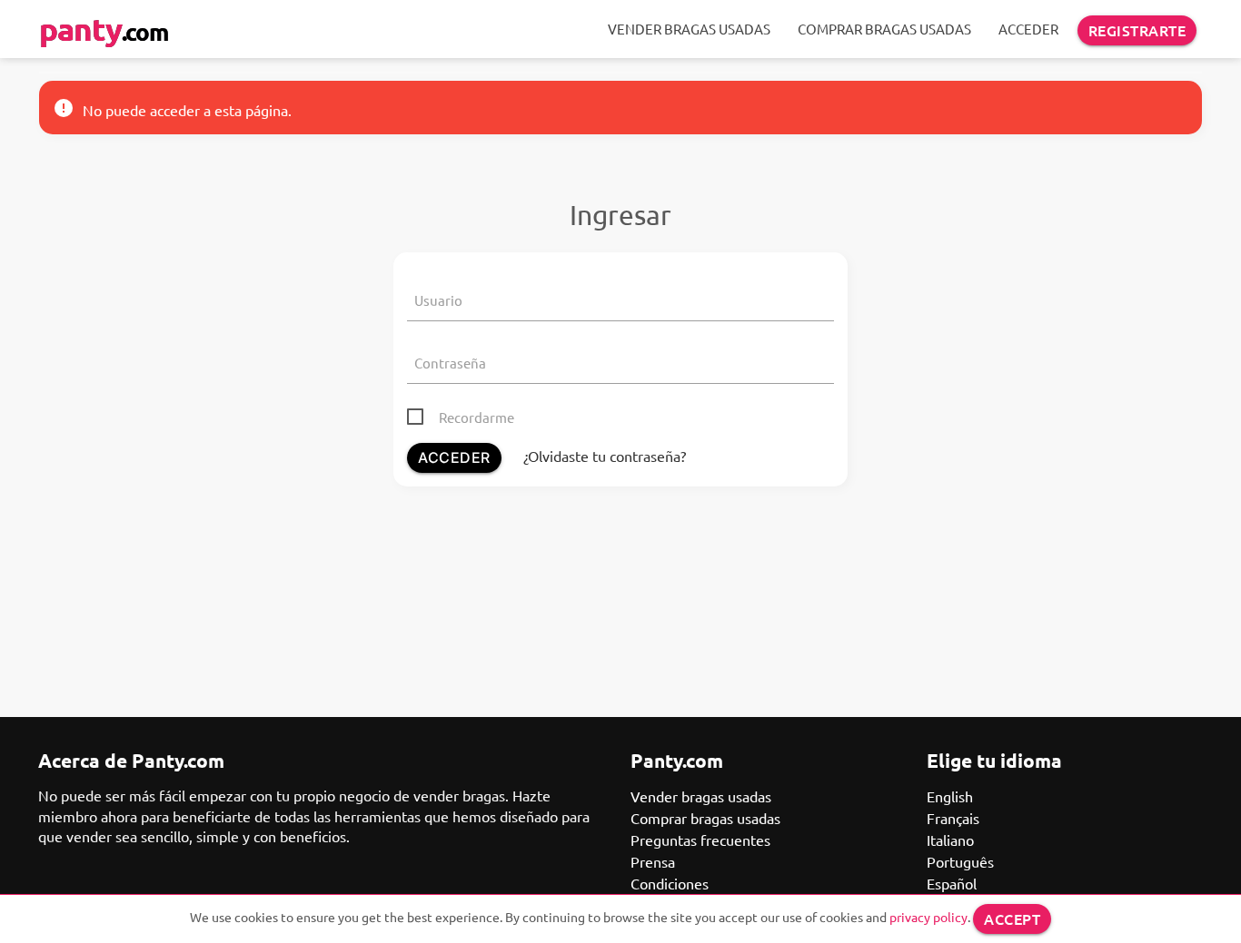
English (950, 796)
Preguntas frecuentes (700, 839)
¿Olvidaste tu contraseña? (604, 456)
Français (953, 818)
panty (103, 28)
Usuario (438, 300)
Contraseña (450, 362)
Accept (1012, 918)
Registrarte (1137, 30)
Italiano (950, 839)
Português (960, 861)
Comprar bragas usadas (884, 28)
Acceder (1028, 28)
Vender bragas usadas (689, 28)
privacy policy (928, 917)
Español (952, 883)
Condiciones (669, 883)
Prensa (652, 861)
